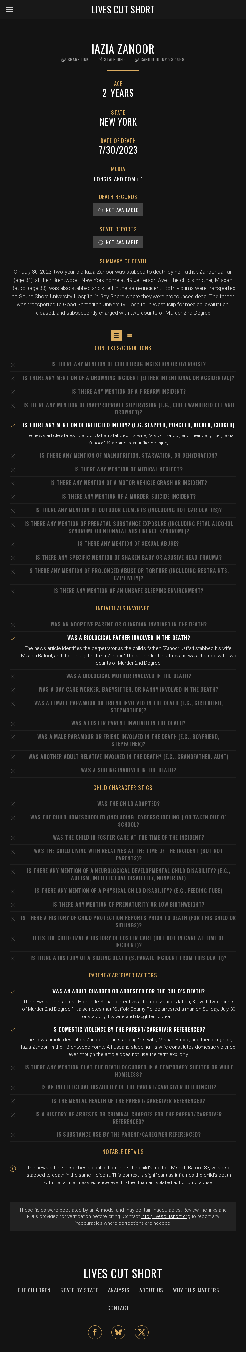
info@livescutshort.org (165, 1216)
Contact (118, 1308)
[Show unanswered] (116, 335)
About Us (151, 1290)
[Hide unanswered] (129, 335)
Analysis (119, 1290)
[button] (11, 9)
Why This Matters (196, 1290)
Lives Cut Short (123, 9)
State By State (79, 1290)
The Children (34, 1290)
